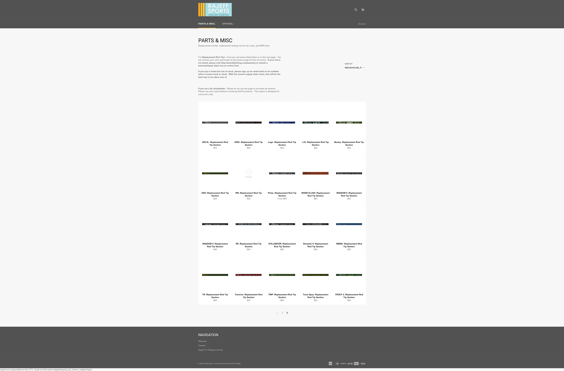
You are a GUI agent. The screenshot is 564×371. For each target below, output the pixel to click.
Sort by (348, 64)
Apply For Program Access (210, 350)
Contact (201, 345)
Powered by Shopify (233, 363)
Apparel (228, 23)
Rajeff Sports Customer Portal (215, 363)
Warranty (202, 341)
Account (362, 24)
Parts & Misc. (207, 23)
